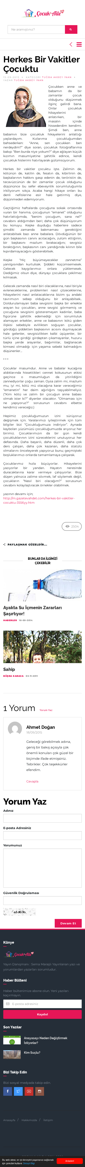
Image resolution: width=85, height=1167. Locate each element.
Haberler (10, 620)
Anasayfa (9, 1120)
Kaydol (42, 1014)
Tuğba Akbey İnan (57, 77)
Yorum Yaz (46, 710)
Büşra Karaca (13, 676)
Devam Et (68, 923)
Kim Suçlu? (32, 1052)
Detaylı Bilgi (29, 1163)
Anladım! (69, 1160)
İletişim (48, 1120)
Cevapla (32, 781)
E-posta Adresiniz (17, 828)
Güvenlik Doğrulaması (21, 893)
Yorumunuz (12, 845)
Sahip (9, 669)
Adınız (8, 811)
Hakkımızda (29, 1120)
